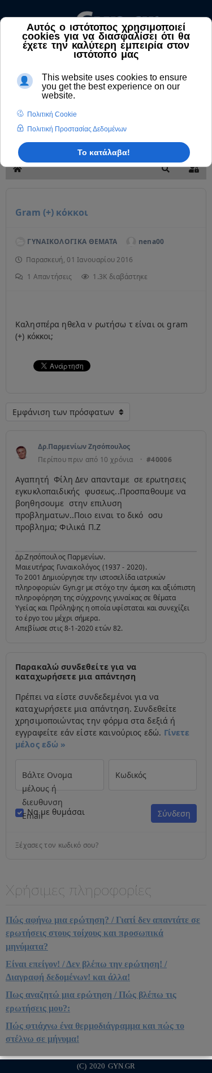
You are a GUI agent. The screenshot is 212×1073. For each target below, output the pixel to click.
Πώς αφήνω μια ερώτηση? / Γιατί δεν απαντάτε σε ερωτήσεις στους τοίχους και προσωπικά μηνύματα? (103, 933)
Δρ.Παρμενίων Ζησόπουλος (84, 446)
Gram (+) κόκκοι (51, 212)
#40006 (159, 460)
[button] (165, 168)
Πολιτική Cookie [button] (52, 114)
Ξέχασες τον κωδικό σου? (56, 845)
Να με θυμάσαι (56, 812)
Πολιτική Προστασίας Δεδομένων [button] (77, 129)
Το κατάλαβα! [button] (103, 152)
